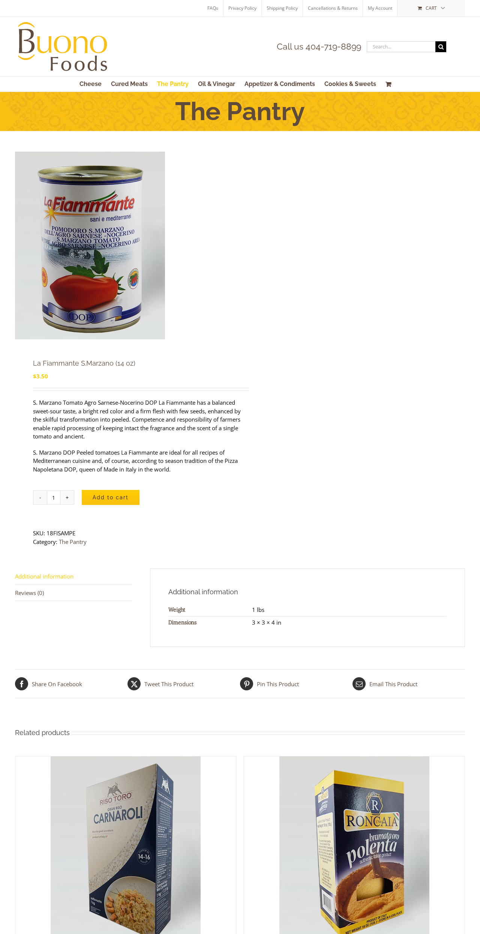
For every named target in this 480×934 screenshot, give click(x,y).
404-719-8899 (333, 46)
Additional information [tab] (44, 576)
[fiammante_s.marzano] (123, 245)
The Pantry (73, 541)
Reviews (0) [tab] (29, 593)
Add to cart (111, 497)
